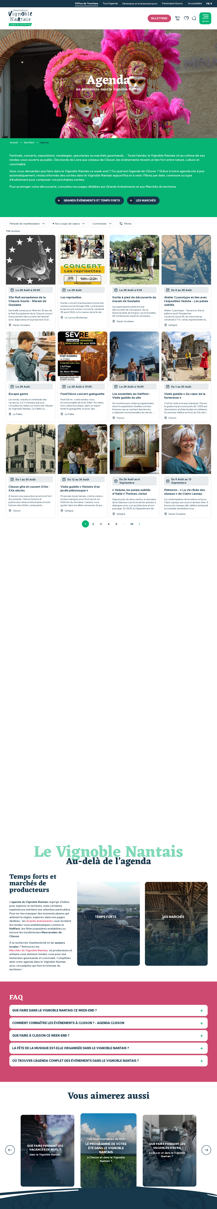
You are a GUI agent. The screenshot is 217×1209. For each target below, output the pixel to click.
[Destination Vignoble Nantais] (20, 17)
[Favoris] (186, 18)
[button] (194, 18)
